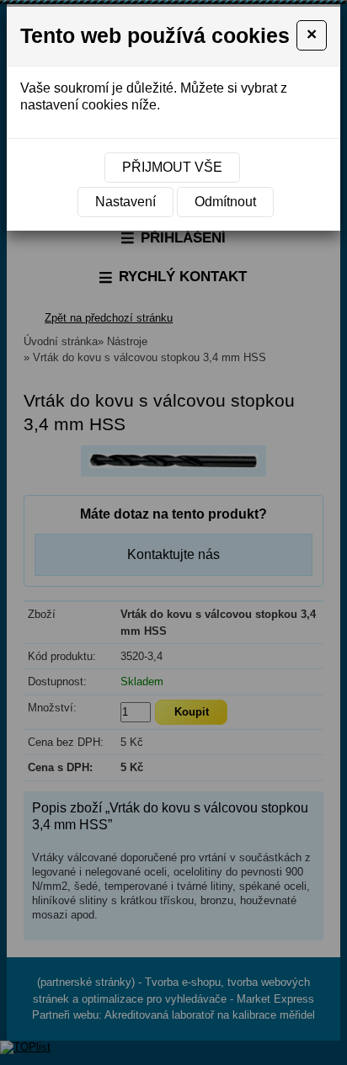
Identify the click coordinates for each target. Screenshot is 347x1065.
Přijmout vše (172, 167)
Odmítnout (225, 201)
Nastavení (125, 201)
